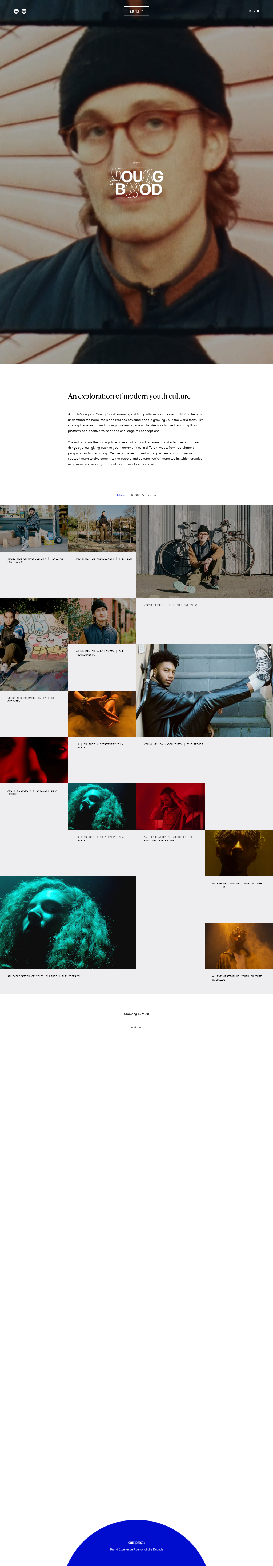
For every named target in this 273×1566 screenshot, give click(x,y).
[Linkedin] (16, 11)
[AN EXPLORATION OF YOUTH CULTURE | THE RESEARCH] (68, 922)
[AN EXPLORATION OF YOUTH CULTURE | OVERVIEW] (239, 946)
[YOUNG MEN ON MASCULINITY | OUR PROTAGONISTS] (102, 621)
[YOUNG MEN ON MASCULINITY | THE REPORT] (204, 690)
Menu (252, 11)
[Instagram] (24, 11)
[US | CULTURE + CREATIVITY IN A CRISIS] (102, 714)
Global (122, 495)
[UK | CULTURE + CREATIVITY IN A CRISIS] (102, 806)
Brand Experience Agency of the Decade (136, 1549)
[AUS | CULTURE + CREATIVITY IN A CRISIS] (34, 760)
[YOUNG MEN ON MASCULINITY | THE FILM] (102, 528)
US (137, 495)
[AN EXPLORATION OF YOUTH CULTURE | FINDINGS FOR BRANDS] (170, 806)
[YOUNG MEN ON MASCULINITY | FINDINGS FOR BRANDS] (34, 528)
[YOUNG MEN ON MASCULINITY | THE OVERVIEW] (34, 644)
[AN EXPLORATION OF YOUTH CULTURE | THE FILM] (239, 853)
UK (131, 495)
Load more (136, 1027)
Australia (149, 495)
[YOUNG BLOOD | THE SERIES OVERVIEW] (204, 551)
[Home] (137, 11)
